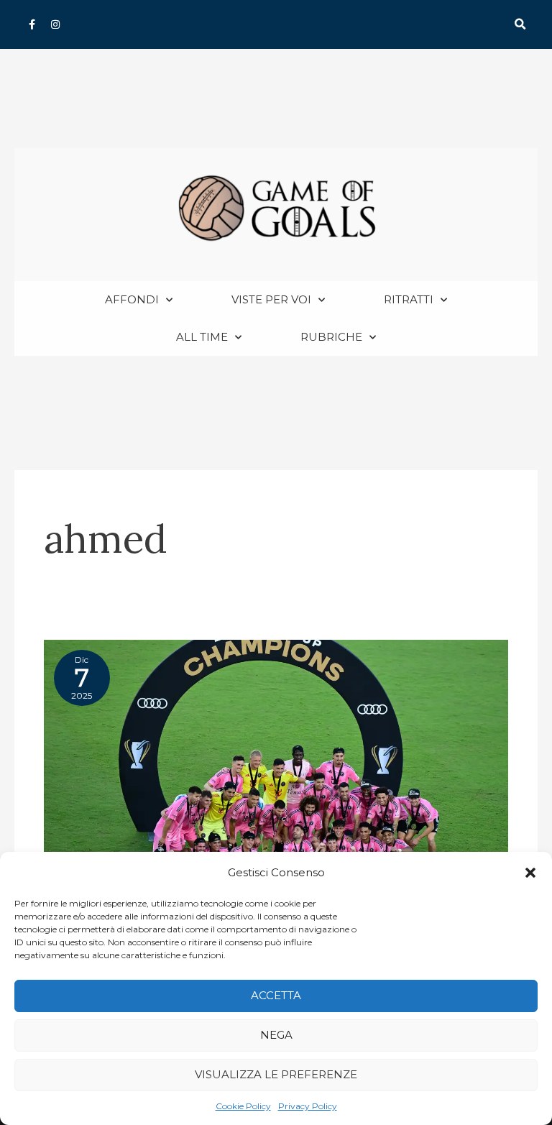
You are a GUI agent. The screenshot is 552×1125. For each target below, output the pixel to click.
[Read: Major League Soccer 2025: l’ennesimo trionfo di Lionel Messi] (276, 757)
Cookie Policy (243, 1106)
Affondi (132, 299)
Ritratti (408, 299)
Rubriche (331, 337)
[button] (530, 872)
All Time (202, 337)
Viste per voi (271, 299)
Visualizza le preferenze (276, 1074)
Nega (276, 1035)
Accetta (276, 995)
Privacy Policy (307, 1106)
